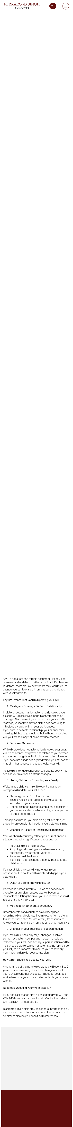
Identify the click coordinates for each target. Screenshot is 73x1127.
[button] (65, 6)
